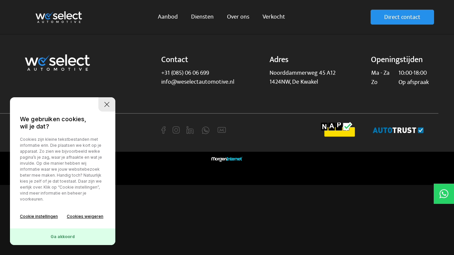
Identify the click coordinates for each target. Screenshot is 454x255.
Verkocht (274, 17)
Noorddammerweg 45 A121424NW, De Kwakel (303, 77)
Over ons (238, 17)
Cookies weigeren (85, 216)
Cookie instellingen (39, 216)
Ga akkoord (63, 236)
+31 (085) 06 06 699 (185, 73)
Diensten (202, 17)
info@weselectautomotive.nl (197, 82)
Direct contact (402, 17)
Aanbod (168, 17)
